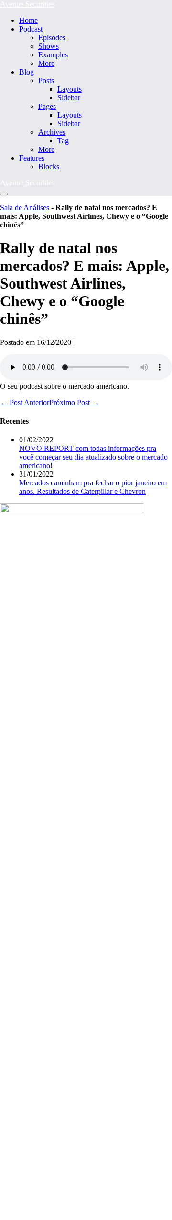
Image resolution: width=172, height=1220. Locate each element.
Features (31, 158)
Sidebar (68, 98)
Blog (26, 72)
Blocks (48, 166)
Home (28, 20)
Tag (63, 141)
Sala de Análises (24, 207)
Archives (51, 132)
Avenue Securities (27, 4)
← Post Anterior (24, 402)
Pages (47, 106)
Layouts (69, 89)
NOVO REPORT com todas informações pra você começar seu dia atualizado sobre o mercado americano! (93, 457)
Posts (46, 80)
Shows (48, 46)
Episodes (51, 37)
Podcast (31, 29)
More (46, 63)
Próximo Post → (74, 402)
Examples (53, 55)
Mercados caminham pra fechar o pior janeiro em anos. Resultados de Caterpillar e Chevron (93, 487)
